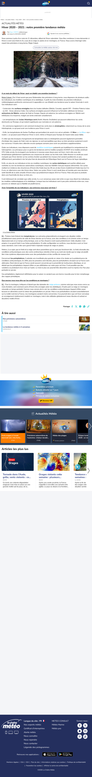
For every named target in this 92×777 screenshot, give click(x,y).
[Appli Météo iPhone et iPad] (49, 754)
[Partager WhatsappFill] (84, 306)
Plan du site (35, 762)
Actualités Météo (9, 19)
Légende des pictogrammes (36, 747)
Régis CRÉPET (14, 32)
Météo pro (56, 728)
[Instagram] (85, 731)
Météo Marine (58, 724)
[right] (90, 426)
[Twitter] (85, 725)
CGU (22, 762)
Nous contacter (30, 743)
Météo (2, 19)
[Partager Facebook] (72, 306)
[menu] (3, 3)
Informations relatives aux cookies (53, 762)
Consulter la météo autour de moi (46, 47)
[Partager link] (88, 306)
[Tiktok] (85, 736)
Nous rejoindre (30, 739)
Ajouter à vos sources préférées (59, 33)
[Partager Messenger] (80, 306)
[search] (88, 3)
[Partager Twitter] (76, 306)
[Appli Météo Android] (65, 754)
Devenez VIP (47, 401)
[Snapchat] (79, 731)
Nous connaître (30, 736)
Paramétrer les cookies (34, 766)
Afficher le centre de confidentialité (56, 766)
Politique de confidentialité (76, 762)
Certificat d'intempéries (34, 728)
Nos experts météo (32, 724)
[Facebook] (79, 725)
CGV (27, 762)
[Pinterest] (79, 736)
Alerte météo (30, 732)
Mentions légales (12, 762)
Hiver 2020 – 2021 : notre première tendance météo (29, 19)
